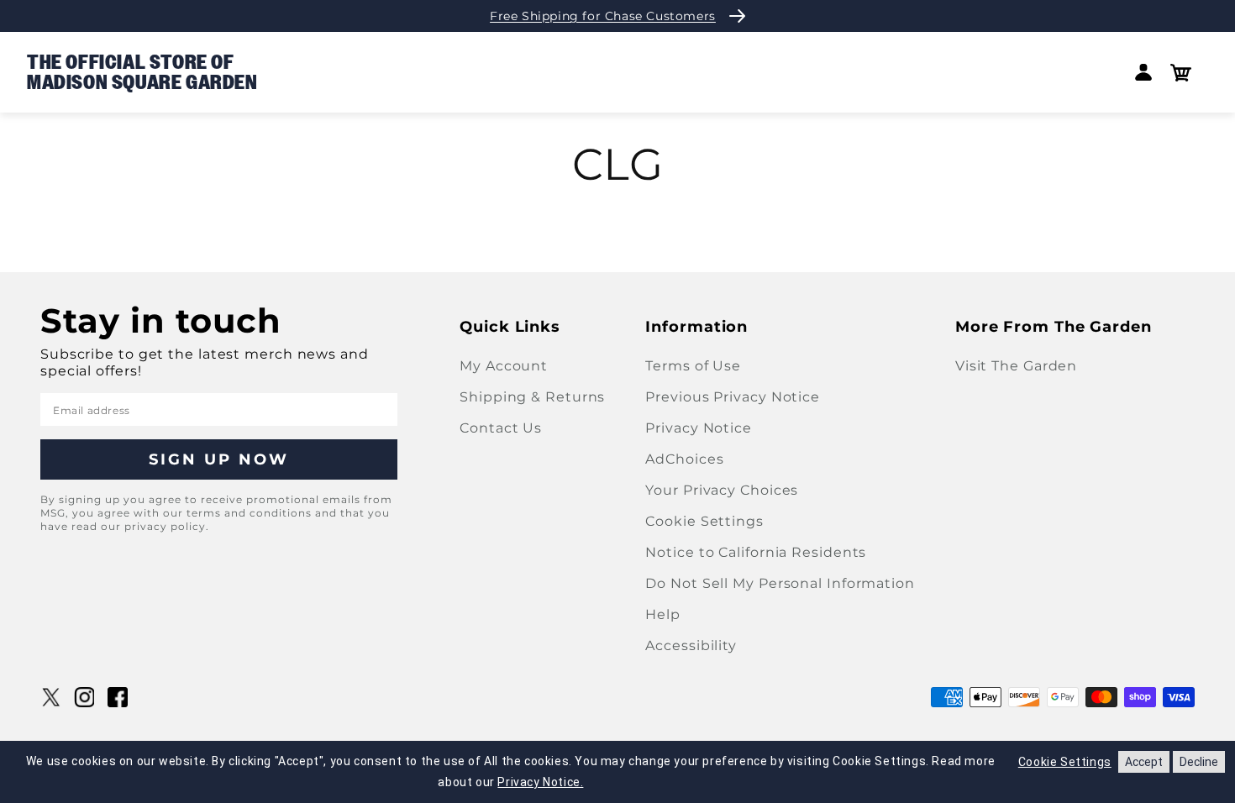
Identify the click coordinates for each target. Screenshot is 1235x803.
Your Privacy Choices (721, 490)
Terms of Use (693, 366)
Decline (1199, 762)
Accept (1144, 762)
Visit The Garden (1016, 366)
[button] (1180, 72)
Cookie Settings (704, 521)
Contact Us (501, 428)
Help (663, 614)
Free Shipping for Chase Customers (603, 16)
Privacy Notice (698, 428)
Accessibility (691, 645)
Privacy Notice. (540, 782)
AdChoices (684, 459)
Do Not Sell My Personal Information (780, 583)
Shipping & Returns (532, 397)
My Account (504, 366)
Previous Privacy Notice (732, 397)
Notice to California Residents (755, 552)
